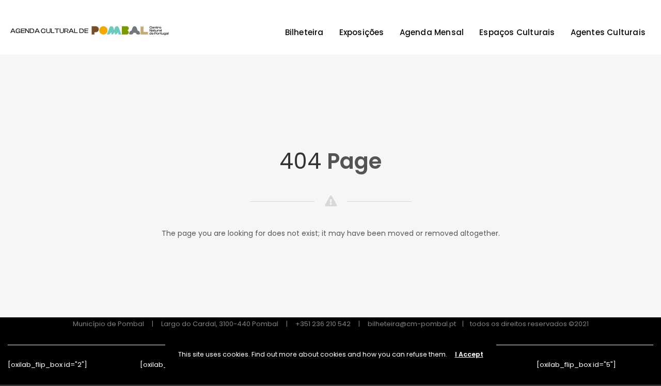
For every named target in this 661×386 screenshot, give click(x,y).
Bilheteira (304, 32)
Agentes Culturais (608, 32)
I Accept (469, 354)
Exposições (361, 32)
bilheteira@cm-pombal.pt (412, 324)
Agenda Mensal (432, 32)
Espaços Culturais (517, 32)
